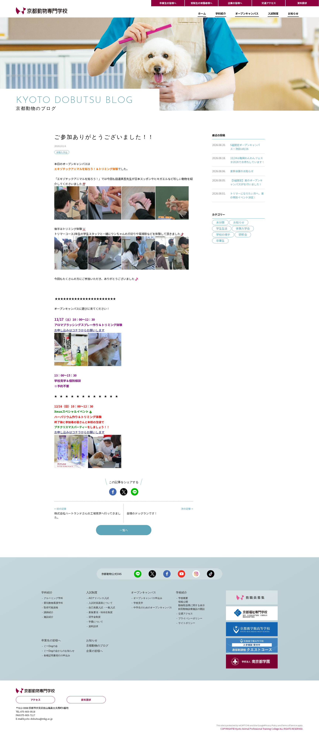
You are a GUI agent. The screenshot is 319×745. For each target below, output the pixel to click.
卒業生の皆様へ (168, 3)
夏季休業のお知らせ (241, 171)
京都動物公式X (152, 574)
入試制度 (273, 13)
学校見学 (138, 603)
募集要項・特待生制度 (101, 612)
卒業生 (220, 240)
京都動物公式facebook (167, 574)
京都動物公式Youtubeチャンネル (181, 574)
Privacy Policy (270, 725)
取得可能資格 (51, 607)
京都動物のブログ (97, 645)
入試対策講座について (101, 603)
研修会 (243, 234)
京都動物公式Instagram (196, 574)
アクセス (36, 699)
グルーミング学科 (53, 598)
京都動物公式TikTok (210, 574)
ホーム (202, 13)
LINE (134, 491)
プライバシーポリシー (190, 618)
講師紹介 (48, 612)
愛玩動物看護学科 (53, 603)
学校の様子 (223, 234)
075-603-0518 (27, 711)
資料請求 (302, 3)
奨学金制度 (95, 617)
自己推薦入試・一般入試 (102, 607)
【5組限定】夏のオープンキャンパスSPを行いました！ (246, 182)
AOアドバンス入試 (99, 598)
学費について (96, 621)
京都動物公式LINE (137, 574)
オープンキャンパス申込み (147, 598)
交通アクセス (269, 3)
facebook (112, 491)
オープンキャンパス (246, 13)
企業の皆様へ (235, 3)
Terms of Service (289, 725)
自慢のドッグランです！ (160, 511)
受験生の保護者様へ (201, 3)
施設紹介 (48, 617)
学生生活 (221, 228)
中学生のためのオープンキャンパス (152, 607)
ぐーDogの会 (51, 646)
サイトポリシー (186, 623)
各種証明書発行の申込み (57, 655)
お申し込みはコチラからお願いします (79, 330)
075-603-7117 (27, 715)
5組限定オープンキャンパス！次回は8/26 (245, 147)
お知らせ (293, 13)
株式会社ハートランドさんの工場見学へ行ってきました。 (87, 513)
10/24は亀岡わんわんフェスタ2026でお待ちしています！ (247, 160)
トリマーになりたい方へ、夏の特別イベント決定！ (247, 195)
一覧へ (124, 530)
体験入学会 (61, 152)
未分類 (220, 222)
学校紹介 (181, 592)
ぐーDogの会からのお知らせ (59, 650)
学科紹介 (220, 13)
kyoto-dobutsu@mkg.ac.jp (38, 718)
